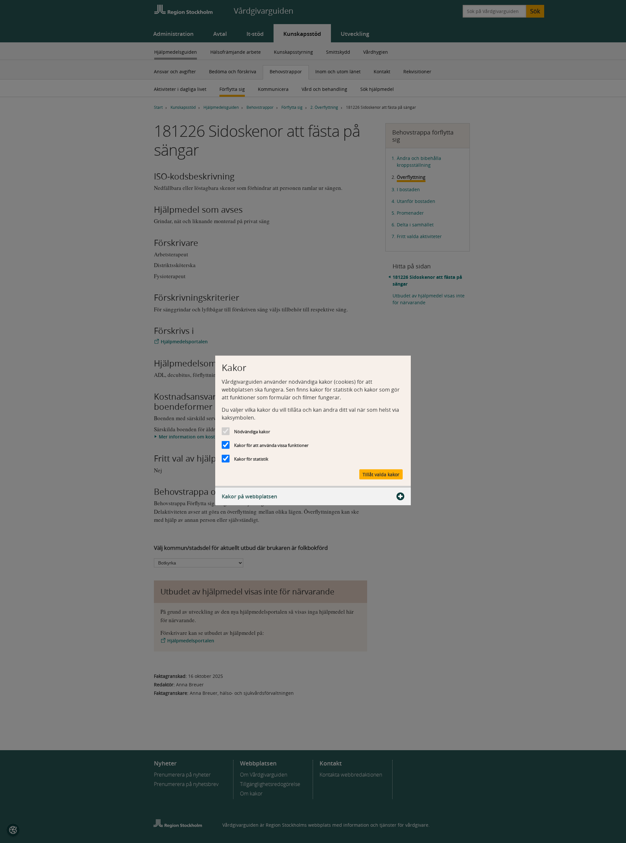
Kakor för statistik (251, 459)
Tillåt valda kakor (381, 474)
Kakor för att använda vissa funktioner (271, 445)
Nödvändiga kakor (252, 432)
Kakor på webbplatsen (249, 496)
